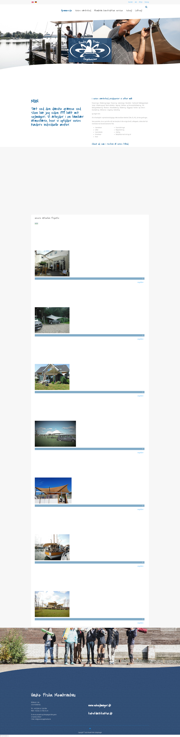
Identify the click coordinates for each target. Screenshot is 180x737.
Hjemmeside (66, 10)
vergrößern (140, 282)
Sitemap (146, 2)
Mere (37, 196)
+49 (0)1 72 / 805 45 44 (41, 711)
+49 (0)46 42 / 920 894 (40, 708)
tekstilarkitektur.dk (100, 713)
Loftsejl (138, 10)
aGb (136, 2)
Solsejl (129, 10)
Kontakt (130, 2)
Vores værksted (83, 10)
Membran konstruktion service (108, 10)
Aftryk (140, 2)
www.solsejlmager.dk (99, 705)
